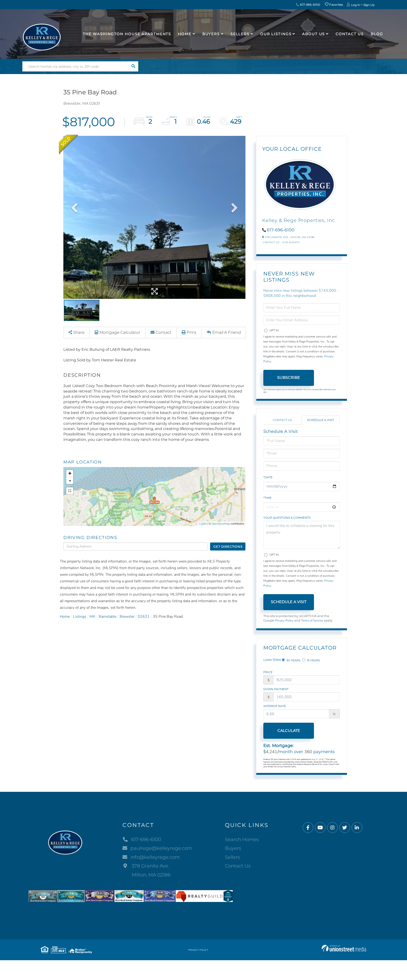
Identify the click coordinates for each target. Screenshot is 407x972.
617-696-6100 (309, 4)
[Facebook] (308, 827)
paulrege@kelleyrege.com (161, 848)
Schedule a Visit (320, 420)
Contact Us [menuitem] (350, 34)
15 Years (313, 660)
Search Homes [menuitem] (242, 839)
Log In (355, 5)
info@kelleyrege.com (155, 857)
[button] (133, 66)
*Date (268, 477)
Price (268, 672)
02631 (144, 616)
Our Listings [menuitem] (276, 34)
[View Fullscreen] (69, 490)
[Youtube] (320, 827)
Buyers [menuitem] (211, 34)
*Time (267, 498)
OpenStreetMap (221, 524)
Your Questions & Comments (286, 517)
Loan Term (272, 660)
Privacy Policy (284, 620)
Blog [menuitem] (377, 34)
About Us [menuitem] (313, 34)
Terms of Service (312, 620)
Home (65, 616)
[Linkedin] (357, 827)
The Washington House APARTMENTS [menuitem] (127, 34)
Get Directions (227, 546)
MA (92, 616)
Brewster (127, 616)
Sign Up (368, 5)
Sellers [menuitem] (240, 34)
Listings (79, 616)
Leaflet (203, 524)
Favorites (336, 4)
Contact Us (271, 242)
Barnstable (107, 616)
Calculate (288, 730)
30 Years (293, 660)
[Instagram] (332, 827)
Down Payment (276, 689)
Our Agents (290, 242)
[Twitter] (345, 827)
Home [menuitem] (184, 34)
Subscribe (288, 377)
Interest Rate (274, 706)
